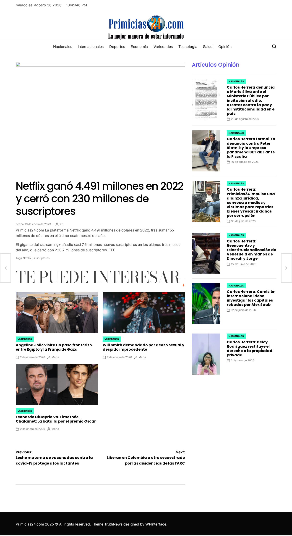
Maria (55, 357)
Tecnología (187, 46)
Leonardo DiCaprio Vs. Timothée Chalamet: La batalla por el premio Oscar (56, 419)
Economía (139, 46)
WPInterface (155, 524)
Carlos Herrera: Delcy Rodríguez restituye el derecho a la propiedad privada (249, 348)
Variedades (163, 46)
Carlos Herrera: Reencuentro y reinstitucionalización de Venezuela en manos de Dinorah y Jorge (251, 250)
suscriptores (42, 258)
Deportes (117, 46)
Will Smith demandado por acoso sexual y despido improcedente (143, 347)
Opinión (225, 46)
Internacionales (91, 46)
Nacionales (62, 46)
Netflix (27, 258)
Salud (208, 46)
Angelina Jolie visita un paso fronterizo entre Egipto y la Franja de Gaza (54, 347)
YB (61, 224)
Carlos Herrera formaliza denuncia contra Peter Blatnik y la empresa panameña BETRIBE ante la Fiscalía (251, 147)
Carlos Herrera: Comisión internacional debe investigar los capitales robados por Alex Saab (251, 298)
